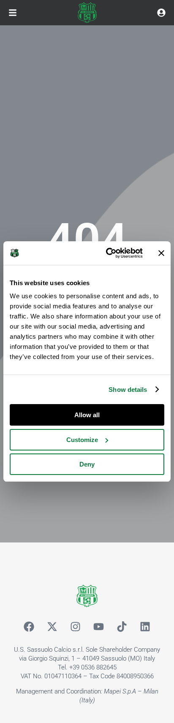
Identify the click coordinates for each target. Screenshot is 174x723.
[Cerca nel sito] (161, 12)
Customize (82, 439)
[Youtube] (98, 626)
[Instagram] (75, 626)
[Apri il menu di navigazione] (12, 12)
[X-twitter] (52, 626)
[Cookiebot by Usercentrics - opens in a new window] (108, 253)
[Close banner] (161, 253)
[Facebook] (29, 626)
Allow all (87, 414)
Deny (87, 464)
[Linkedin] (145, 626)
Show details (128, 389)
